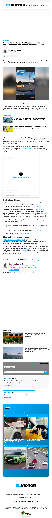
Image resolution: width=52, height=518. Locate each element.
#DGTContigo (37, 230)
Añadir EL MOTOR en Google (11, 55)
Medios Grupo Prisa (26, 516)
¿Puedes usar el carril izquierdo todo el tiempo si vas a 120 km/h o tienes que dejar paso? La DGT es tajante (36, 471)
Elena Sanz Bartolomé (15, 50)
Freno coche (18, 0)
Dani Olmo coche (25, 0)
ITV (11, 0)
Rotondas (30, 272)
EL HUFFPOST (11, 412)
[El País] (28, 5)
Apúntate (8, 385)
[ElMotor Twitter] (25, 497)
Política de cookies (32, 494)
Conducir (12, 272)
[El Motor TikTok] (28, 497)
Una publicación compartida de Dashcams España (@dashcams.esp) (21, 195)
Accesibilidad (39, 494)
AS (19, 412)
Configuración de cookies (23, 494)
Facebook (30, 260)
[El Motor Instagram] (27, 497)
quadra (7, 211)
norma (24, 250)
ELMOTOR (6, 412)
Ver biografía (12, 269)
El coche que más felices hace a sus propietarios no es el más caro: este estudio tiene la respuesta (14, 471)
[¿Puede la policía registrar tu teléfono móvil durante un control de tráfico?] (37, 438)
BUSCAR (7, 397)
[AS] (31, 5)
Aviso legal (8, 494)
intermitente (28, 148)
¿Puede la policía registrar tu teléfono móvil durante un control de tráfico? (36, 440)
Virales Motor (6, 40)
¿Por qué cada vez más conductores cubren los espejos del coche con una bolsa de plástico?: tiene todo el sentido (30, 118)
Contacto (43, 494)
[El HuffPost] (42, 5)
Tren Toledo (42, 0)
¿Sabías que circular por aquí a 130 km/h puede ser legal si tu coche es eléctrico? (36, 334)
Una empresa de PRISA (26, 513)
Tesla (14, 0)
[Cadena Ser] (47, 5)
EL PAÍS (16, 412)
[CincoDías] (35, 5)
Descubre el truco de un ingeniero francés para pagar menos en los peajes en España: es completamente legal (31, 127)
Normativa (26, 272)
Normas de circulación (18, 272)
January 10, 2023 (27, 233)
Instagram (38, 260)
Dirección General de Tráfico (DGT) (14, 240)
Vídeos (34, 272)
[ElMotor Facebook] (23, 497)
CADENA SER (23, 412)
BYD (8, 0)
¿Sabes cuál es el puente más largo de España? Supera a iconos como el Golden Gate (37, 349)
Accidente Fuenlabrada (34, 0)
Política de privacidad (14, 494)
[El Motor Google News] (30, 497)
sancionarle (37, 206)
